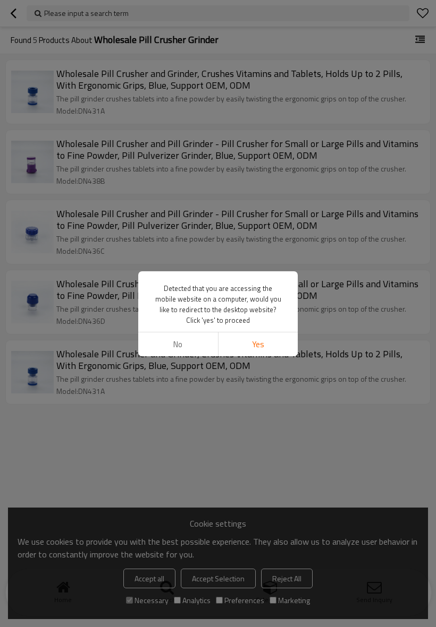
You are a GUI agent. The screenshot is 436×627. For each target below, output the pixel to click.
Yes (258, 344)
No (177, 344)
